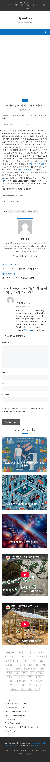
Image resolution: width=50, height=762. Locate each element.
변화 (7, 661)
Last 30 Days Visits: (13, 711)
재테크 (10, 5)
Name (5, 372)
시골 (33, 5)
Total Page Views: (12, 723)
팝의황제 (14, 689)
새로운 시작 (20, 665)
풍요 (23, 689)
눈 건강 (41, 652)
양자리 (23, 211)
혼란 (36, 689)
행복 (29, 689)
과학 (16, 5)
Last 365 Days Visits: (14, 715)
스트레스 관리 (31, 669)
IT (5, 5)
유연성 (30, 677)
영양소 (40, 673)
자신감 (9, 681)
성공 (30, 665)
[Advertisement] (25, 67)
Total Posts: (10, 731)
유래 (35, 211)
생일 (17, 211)
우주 (22, 5)
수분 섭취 (8, 669)
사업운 (40, 661)
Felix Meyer (22, 303)
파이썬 (38, 685)
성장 (37, 665)
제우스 (7, 172)
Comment (7, 342)
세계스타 (28, 8)
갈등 (19, 652)
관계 (33, 652)
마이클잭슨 (20, 657)
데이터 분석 (8, 657)
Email (5, 383)
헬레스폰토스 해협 (37, 164)
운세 (44, 5)
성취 (43, 665)
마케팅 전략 (41, 657)
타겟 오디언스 (13, 685)
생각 (38, 5)
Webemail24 (28, 330)
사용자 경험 (8, 665)
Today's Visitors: (12, 699)
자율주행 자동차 (21, 681)
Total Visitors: (11, 719)
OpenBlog (25, 18)
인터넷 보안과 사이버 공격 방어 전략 (24, 504)
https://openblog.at (28, 256)
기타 (21, 8)
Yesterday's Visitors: (14, 703)
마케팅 (30, 657)
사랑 (33, 661)
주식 (32, 681)
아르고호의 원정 (25, 169)
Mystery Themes (39, 745)
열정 (32, 673)
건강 (27, 5)
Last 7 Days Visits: (13, 707)
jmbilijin (25, 239)
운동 (15, 677)
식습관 (9, 673)
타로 (24, 685)
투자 (30, 685)
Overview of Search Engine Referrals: (21, 727)
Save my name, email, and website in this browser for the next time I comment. (23, 410)
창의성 (40, 681)
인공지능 (39, 677)
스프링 (42, 669)
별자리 (10, 211)
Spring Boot (9, 652)
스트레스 (19, 669)
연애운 (24, 673)
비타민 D (24, 661)
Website (5, 394)
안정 (17, 673)
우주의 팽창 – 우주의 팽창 (24, 542)
